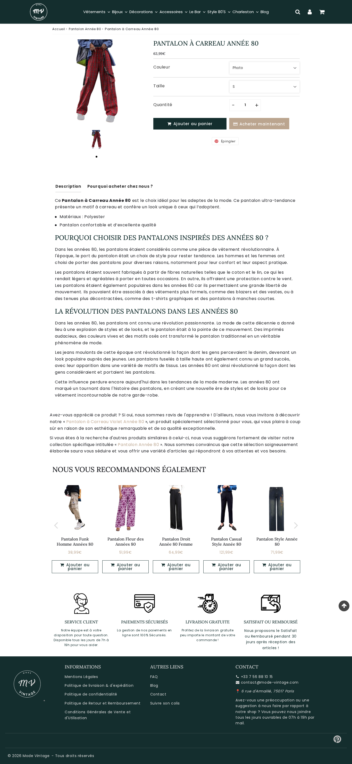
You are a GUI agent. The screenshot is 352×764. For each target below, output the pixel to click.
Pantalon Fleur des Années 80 (125, 541)
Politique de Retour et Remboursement (103, 703)
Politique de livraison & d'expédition (99, 685)
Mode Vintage (36, 755)
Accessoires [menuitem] (171, 11)
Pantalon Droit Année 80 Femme (176, 541)
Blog (154, 685)
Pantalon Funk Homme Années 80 (75, 541)
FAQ (154, 676)
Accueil (58, 29)
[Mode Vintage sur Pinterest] (337, 741)
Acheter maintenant (262, 124)
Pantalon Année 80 (85, 29)
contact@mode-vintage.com (270, 682)
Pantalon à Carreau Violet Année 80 (105, 422)
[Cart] (322, 11)
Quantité (162, 105)
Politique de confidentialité (91, 694)
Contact (158, 694)
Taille (159, 86)
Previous (56, 525)
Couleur (161, 67)
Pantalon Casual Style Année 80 (226, 541)
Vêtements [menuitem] (94, 11)
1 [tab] (96, 156)
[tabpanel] (96, 140)
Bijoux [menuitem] (117, 11)
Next (296, 525)
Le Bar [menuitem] (195, 11)
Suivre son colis (165, 703)
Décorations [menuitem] (141, 11)
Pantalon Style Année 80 (277, 541)
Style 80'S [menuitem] (216, 11)
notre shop (246, 711)
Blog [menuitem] (265, 11)
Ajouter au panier (77, 566)
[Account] (310, 11)
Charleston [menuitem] (243, 11)
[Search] (298, 11)
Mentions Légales (81, 676)
